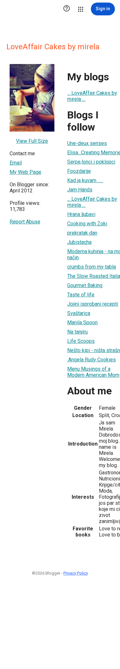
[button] (66, 9)
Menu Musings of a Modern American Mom (93, 372)
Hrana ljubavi (81, 214)
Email (16, 163)
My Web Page (25, 172)
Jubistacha (79, 242)
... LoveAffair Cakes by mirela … (92, 96)
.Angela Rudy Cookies (91, 360)
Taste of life (80, 295)
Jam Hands (79, 190)
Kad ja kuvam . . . (85, 180)
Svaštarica (78, 313)
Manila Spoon (82, 322)
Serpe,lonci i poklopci (91, 162)
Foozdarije (79, 171)
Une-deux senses (87, 143)
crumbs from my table (91, 267)
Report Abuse (25, 222)
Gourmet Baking (84, 285)
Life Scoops (81, 341)
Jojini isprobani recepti (92, 304)
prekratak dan (82, 233)
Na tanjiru (77, 332)
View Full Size (32, 141)
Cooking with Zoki (87, 224)
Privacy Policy (75, 573)
